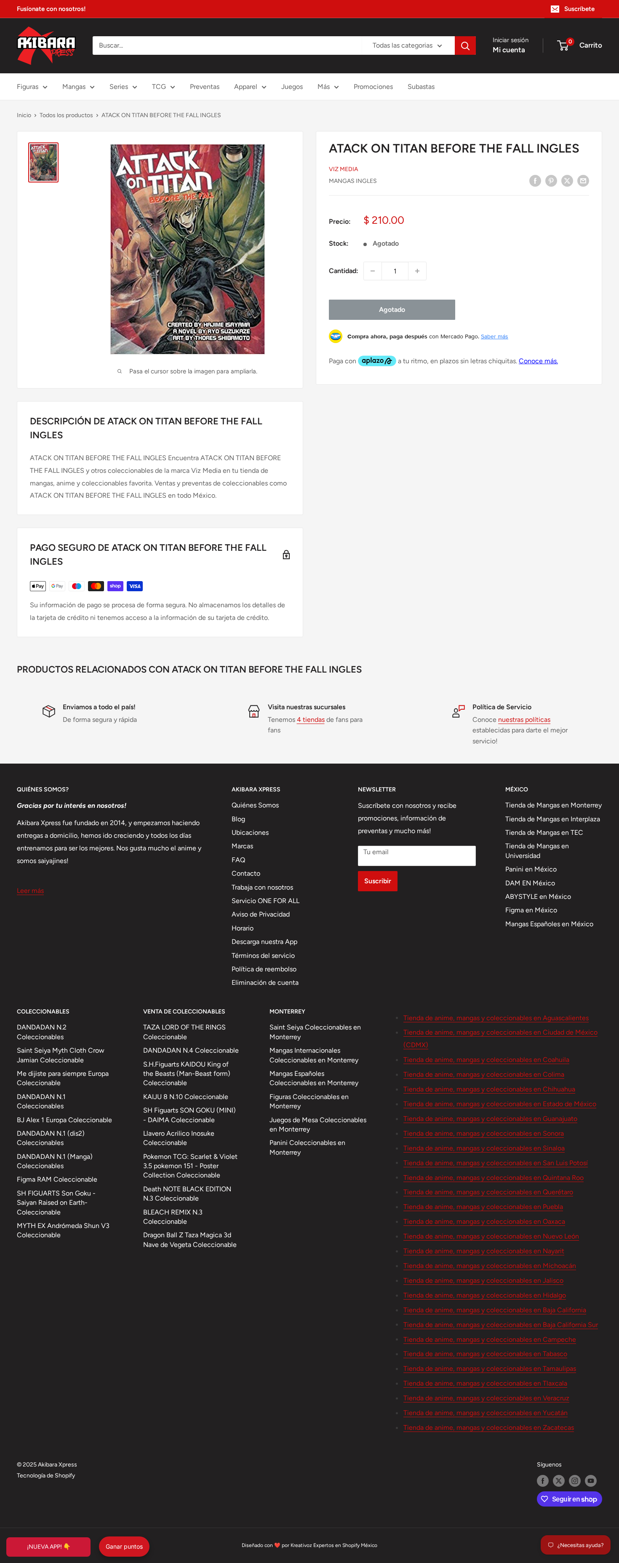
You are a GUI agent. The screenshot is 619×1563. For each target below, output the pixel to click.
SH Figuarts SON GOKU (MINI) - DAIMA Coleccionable (189, 1114)
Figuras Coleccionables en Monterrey (309, 1101)
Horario (242, 928)
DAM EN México (530, 883)
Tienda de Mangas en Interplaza (552, 819)
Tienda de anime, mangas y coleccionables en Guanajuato (490, 1119)
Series (118, 87)
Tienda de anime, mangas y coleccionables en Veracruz (486, 1398)
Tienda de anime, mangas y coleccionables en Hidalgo (484, 1295)
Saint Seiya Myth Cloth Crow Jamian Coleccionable (60, 1055)
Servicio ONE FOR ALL (265, 901)
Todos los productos (66, 115)
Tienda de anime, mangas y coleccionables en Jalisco (483, 1280)
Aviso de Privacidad (261, 914)
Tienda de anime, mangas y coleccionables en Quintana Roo (493, 1178)
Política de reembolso (264, 969)
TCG (159, 87)
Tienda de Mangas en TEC (544, 832)
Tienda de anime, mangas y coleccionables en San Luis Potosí (495, 1163)
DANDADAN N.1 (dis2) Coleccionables (51, 1138)
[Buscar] (465, 45)
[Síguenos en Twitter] (559, 1481)
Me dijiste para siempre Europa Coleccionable (63, 1078)
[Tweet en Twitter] (567, 180)
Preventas (204, 87)
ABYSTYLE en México (538, 897)
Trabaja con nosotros (262, 887)
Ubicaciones (250, 832)
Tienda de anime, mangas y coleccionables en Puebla (483, 1207)
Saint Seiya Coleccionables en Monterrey (315, 1031)
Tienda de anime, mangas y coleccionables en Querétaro (488, 1192)
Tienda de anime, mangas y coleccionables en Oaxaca (484, 1221)
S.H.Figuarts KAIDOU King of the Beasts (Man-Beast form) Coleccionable (186, 1073)
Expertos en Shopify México (345, 1545)
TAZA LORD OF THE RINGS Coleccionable (184, 1031)
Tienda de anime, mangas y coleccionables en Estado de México (499, 1104)
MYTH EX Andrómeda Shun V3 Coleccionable (63, 1230)
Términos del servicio (263, 956)
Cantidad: (343, 271)
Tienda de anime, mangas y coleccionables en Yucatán (485, 1413)
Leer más (30, 891)
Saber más (494, 336)
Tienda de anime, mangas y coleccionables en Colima (483, 1074)
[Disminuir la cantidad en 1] (373, 271)
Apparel (245, 87)
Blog (238, 819)
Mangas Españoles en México (549, 924)
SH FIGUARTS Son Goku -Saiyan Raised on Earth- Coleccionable (56, 1202)
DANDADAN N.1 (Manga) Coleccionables (55, 1161)
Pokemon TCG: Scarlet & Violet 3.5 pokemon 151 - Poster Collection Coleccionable (190, 1166)
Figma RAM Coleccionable (57, 1179)
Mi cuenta (509, 50)
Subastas (421, 87)
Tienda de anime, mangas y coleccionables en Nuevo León (491, 1236)
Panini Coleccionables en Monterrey (307, 1147)
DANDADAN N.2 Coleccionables (42, 1031)
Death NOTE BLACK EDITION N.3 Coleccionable (187, 1193)
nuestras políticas (524, 720)
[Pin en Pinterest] (551, 180)
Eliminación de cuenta (265, 983)
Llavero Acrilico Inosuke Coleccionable (178, 1138)
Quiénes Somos (255, 805)
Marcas (242, 846)
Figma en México (531, 910)
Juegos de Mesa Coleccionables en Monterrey (317, 1124)
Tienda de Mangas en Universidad (537, 850)
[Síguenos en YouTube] (591, 1481)
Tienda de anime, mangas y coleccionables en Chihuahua (489, 1089)
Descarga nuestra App (264, 942)
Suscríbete (579, 9)
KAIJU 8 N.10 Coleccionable (185, 1097)
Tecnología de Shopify (46, 1475)
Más (324, 87)
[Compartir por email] (583, 180)
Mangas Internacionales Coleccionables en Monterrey (313, 1055)
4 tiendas (311, 720)
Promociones (373, 87)
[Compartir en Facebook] (535, 180)
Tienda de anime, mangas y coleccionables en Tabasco (485, 1354)
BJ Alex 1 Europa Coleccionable (64, 1120)
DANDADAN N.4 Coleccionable (191, 1050)
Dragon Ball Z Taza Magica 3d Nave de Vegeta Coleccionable (190, 1239)
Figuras (27, 87)
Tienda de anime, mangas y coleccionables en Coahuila (486, 1060)
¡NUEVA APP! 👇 (48, 1546)
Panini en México (531, 869)
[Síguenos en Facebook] (543, 1481)
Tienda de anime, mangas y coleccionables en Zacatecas (488, 1428)
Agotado (392, 310)
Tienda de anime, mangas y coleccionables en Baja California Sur (500, 1325)
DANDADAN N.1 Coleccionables (41, 1101)
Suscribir (377, 881)
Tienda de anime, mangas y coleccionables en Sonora (483, 1133)
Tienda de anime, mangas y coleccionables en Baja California (494, 1310)
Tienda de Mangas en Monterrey (553, 805)
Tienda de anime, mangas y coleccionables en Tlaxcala (485, 1383)
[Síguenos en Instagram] (575, 1481)
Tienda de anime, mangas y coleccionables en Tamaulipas (489, 1369)
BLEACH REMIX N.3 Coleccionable (173, 1216)
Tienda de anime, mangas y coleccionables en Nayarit (483, 1251)
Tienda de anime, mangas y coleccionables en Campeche (489, 1339)
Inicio (24, 115)
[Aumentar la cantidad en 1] (417, 271)
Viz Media (343, 169)
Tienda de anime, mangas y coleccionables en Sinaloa (484, 1148)
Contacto (246, 873)
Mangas (73, 87)
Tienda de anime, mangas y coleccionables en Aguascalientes (496, 1018)
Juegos (292, 87)
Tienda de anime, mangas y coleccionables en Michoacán (489, 1266)
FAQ (238, 860)
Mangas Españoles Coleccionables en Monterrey (313, 1078)
